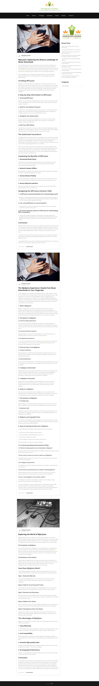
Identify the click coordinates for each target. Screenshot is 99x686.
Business (64, 15)
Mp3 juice (44, 341)
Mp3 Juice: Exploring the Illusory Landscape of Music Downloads (38, 60)
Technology (41, 15)
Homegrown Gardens (49, 9)
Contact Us (71, 15)
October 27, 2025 (24, 56)
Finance (57, 15)
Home (27, 15)
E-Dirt (52, 683)
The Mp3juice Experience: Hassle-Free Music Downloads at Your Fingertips (37, 289)
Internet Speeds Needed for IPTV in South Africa (71, 49)
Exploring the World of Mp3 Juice (32, 534)
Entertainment (29, 246)
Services (34, 15)
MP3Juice (23, 71)
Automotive (49, 15)
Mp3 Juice (55, 551)
